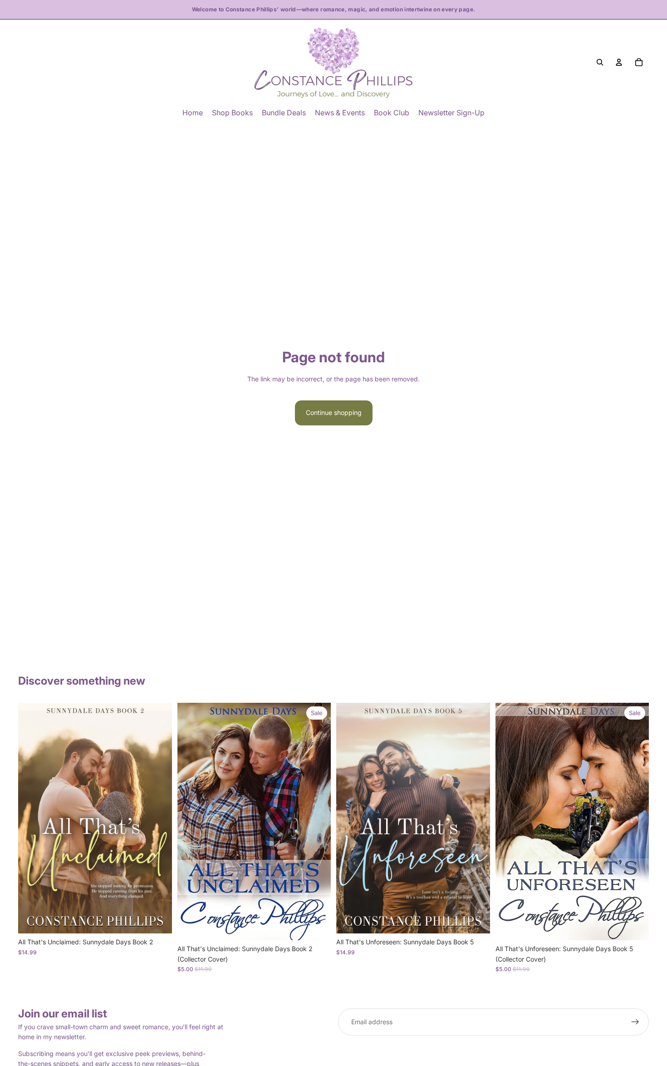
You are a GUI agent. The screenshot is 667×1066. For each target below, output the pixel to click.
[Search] (600, 62)
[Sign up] (635, 1021)
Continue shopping (334, 412)
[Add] (317, 926)
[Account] (619, 62)
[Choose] (158, 919)
